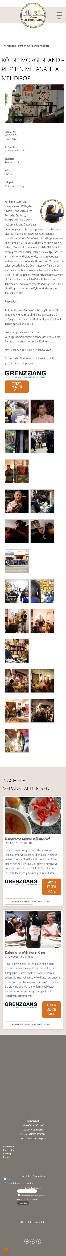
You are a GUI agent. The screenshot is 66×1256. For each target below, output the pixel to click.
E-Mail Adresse (33, 1188)
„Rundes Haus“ (25, 310)
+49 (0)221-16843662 (36, 1134)
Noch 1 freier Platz (51, 886)
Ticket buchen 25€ (17, 387)
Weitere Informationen (22, 902)
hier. (48, 350)
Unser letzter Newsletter (34, 1222)
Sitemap (7, 1153)
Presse (6, 1157)
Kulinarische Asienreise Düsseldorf (27, 838)
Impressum (9, 1146)
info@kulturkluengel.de (35, 1138)
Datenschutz (9, 1150)
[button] (59, 15)
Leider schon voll (51, 1009)
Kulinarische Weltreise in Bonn (25, 952)
